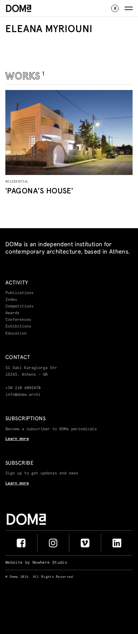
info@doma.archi (23, 395)
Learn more (17, 439)
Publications (19, 293)
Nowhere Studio (49, 563)
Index (11, 300)
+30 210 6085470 (23, 388)
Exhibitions (18, 327)
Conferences (18, 320)
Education (15, 334)
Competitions (19, 306)
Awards (12, 313)
